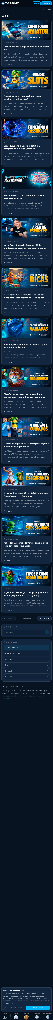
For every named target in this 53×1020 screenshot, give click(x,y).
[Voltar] (3, 9)
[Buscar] (47, 632)
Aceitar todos (38, 1008)
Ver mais (6, 698)
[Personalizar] (5, 1008)
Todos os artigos (12, 647)
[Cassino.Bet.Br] (10, 3)
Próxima (43, 619)
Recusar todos (16, 1008)
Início (44, 9)
